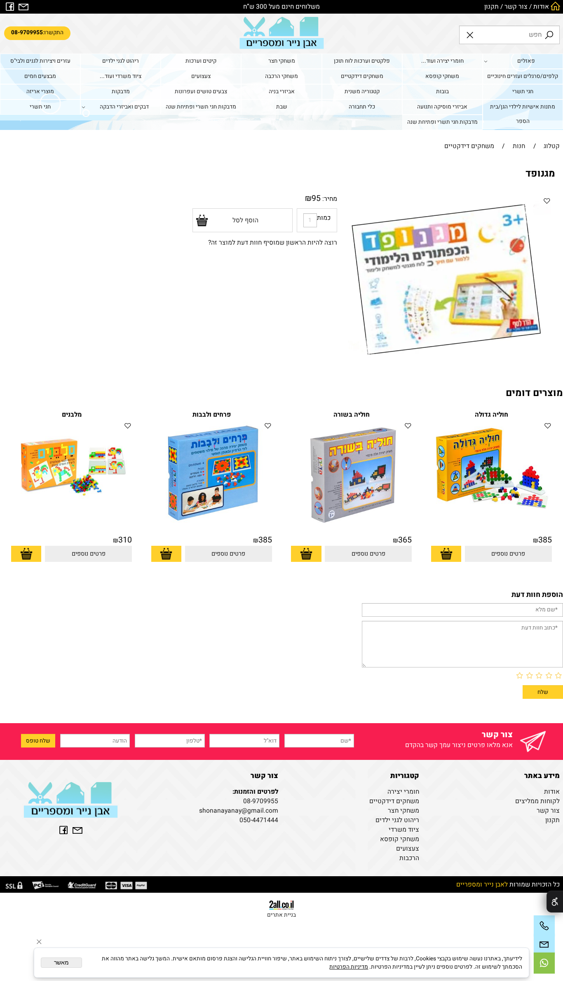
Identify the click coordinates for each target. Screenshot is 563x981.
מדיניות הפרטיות (348, 967)
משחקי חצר (281, 61)
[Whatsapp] (544, 963)
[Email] (544, 944)
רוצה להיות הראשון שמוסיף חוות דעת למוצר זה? (272, 243)
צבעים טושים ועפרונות (201, 91)
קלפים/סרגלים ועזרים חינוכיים (522, 76)
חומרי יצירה (403, 792)
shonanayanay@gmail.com (238, 811)
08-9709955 (260, 801)
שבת (281, 107)
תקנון (491, 7)
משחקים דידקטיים (362, 76)
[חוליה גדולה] (491, 510)
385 (545, 540)
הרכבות (409, 858)
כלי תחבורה (362, 107)
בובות (442, 91)
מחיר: (329, 199)
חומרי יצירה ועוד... (442, 61)
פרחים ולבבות (211, 415)
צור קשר (516, 7)
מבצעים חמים (40, 76)
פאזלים (526, 61)
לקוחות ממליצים (537, 801)
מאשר (61, 963)
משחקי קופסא (442, 76)
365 (405, 540)
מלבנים (72, 415)
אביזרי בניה (282, 91)
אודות (541, 7)
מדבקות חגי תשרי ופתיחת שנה (201, 107)
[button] (446, 554)
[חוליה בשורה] (351, 524)
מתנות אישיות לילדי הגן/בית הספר (522, 114)
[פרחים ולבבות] (211, 523)
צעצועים (201, 76)
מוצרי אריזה (40, 91)
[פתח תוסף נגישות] (555, 902)
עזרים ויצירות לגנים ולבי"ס (40, 61)
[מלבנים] (71, 503)
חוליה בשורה (351, 415)
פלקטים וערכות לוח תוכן (362, 61)
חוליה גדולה (491, 415)
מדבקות (121, 91)
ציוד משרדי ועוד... (120, 76)
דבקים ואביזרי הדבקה (124, 107)
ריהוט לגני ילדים (120, 61)
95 (316, 198)
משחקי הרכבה (281, 76)
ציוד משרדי (404, 830)
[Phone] (544, 925)
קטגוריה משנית (362, 91)
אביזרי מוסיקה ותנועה (442, 107)
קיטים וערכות (200, 61)
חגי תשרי (522, 91)
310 (125, 540)
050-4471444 (258, 820)
